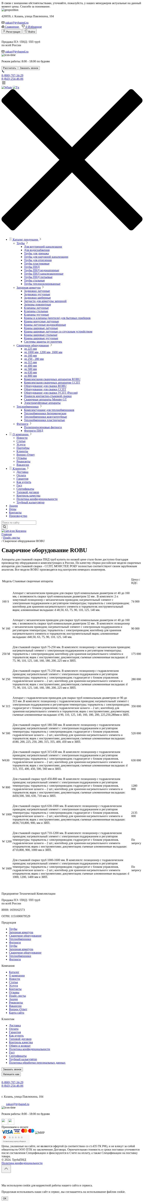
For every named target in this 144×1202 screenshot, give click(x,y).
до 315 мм (30, 362)
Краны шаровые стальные (40, 334)
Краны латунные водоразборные (45, 324)
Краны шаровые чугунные (41, 338)
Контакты (15, 512)
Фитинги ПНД (33, 430)
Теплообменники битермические (45, 413)
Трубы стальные (34, 280)
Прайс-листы (17, 995)
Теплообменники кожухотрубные (45, 416)
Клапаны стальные (36, 311)
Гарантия (22, 478)
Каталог (14, 972)
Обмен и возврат (20, 1045)
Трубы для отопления (38, 260)
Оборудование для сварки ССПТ (45, 389)
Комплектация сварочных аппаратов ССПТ (52, 382)
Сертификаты (25, 488)
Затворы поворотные (37, 304)
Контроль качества (28, 495)
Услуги (21, 444)
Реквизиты (23, 461)
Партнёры (22, 447)
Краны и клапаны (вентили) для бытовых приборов (57, 318)
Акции (13, 505)
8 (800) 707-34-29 (12, 75)
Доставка (22, 472)
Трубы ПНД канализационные (43, 273)
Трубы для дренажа (36, 253)
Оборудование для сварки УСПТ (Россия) (51, 392)
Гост (19, 485)
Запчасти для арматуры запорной (45, 301)
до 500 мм (30, 369)
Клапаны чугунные (36, 314)
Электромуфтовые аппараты (42, 402)
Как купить (23, 482)
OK (5, 1198)
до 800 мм (30, 375)
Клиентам (19, 468)
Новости (22, 437)
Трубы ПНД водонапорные (41, 270)
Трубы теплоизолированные (42, 283)
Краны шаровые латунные (41, 328)
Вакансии (22, 464)
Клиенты (22, 451)
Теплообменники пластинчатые (44, 420)
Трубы (20, 243)
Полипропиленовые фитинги (43, 427)
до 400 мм (30, 365)
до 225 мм (30, 348)
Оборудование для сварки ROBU (45, 386)
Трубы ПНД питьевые (38, 277)
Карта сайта (16, 1012)
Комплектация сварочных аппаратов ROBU (52, 379)
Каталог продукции (25, 239)
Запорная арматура (28, 287)
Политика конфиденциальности (37, 499)
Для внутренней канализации (43, 246)
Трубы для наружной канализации (46, 256)
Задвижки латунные (37, 291)
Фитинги (22, 423)
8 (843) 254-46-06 (12, 78)
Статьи (21, 441)
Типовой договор (27, 492)
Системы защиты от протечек (43, 341)
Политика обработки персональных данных (37, 1062)
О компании (20, 434)
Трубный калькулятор (30, 502)
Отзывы (21, 458)
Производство (18, 515)
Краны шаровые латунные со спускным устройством (58, 331)
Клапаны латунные (36, 307)
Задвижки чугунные (37, 294)
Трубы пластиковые (37, 263)
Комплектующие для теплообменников (49, 410)
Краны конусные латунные (41, 321)
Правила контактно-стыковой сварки (48, 396)
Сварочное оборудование (32, 345)
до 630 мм (30, 372)
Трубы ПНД (32, 266)
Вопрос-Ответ (25, 454)
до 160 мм (30, 355)
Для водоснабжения (37, 250)
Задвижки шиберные (37, 297)
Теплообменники (27, 406)
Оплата (21, 475)
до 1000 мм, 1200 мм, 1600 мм (43, 352)
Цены (12, 509)
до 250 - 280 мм (34, 358)
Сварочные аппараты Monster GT (45, 399)
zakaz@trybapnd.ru (16, 22)
